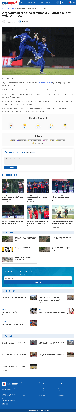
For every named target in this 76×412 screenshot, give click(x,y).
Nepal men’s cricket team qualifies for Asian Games (60, 196)
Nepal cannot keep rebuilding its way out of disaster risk (51, 355)
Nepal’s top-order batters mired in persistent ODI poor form (37, 222)
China (53, 140)
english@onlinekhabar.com (8, 400)
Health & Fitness (62, 393)
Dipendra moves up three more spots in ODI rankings (12, 222)
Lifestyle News (61, 386)
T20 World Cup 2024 (44, 83)
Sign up (64, 2)
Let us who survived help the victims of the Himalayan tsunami (14, 298)
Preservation (42, 393)
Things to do (42, 395)
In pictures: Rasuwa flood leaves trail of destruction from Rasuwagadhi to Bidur (25, 238)
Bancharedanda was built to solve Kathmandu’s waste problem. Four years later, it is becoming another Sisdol (51, 299)
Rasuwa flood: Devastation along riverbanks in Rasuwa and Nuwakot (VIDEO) (62, 249)
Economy (30, 2)
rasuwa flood (22, 140)
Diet (59, 390)
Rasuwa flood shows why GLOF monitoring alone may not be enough (51, 343)
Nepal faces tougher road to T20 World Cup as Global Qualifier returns (38, 197)
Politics (23, 2)
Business (23, 398)
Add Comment (11, 167)
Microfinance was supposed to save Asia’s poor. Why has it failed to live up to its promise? (14, 324)
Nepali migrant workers (35, 140)
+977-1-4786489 (6, 395)
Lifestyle (36, 2)
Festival (41, 386)
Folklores (41, 388)
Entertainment (24, 393)
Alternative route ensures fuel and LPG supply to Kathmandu (13, 343)
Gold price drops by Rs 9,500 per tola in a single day (14, 355)
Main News (23, 386)
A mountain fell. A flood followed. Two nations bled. (61, 237)
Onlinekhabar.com (6, 391)
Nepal (13, 140)
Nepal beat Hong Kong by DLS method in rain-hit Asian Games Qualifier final (12, 197)
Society (22, 390)
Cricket (13, 8)
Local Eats (41, 390)
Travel (42, 2)
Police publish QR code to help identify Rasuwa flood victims (24, 248)
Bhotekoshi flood (39, 143)
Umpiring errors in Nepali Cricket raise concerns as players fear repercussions (62, 223)
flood (46, 140)
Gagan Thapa (61, 140)
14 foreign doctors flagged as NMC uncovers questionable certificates (15, 311)
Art (58, 388)
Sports (48, 2)
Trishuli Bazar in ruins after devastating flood (23, 258)
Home (3, 8)
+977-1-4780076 (10, 394)
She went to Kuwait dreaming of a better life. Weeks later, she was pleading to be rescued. (52, 311)
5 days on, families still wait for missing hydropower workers (13, 367)
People (59, 398)
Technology (60, 395)
